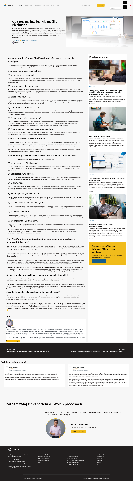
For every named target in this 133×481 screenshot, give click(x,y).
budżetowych (20, 112)
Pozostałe (16, 40)
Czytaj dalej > (92, 103)
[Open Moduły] (22, 5)
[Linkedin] (125, 7)
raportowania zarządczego (51, 111)
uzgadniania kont (26, 132)
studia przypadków (34, 262)
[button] (2, 376)
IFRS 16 (37, 144)
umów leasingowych (69, 100)
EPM (44, 65)
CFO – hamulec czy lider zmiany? (100, 136)
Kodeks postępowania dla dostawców (101, 478)
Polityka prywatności (87, 478)
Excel (54, 125)
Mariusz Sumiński (19, 42)
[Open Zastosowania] (32, 5)
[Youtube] (125, 3)
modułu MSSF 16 (41, 253)
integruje (20, 197)
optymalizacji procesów (77, 284)
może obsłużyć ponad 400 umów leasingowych (59, 142)
